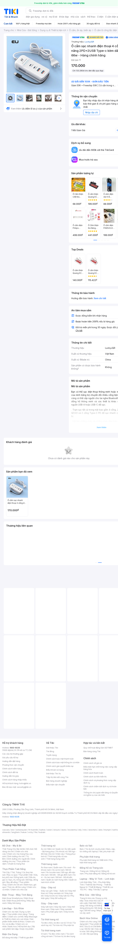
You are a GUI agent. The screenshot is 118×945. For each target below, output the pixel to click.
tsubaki (42, 832)
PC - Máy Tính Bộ (92, 889)
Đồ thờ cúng (90, 910)
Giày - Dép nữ (48, 887)
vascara (5, 830)
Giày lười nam (47, 907)
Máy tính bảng (14, 903)
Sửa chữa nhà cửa (92, 901)
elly (80, 830)
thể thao (91, 16)
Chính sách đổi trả (10, 772)
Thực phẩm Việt (25, 875)
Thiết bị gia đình (26, 937)
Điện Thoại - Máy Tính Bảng (17, 895)
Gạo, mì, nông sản (17, 880)
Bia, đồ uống (12, 882)
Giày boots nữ (51, 896)
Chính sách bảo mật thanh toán (60, 759)
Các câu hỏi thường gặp (12, 754)
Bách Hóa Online (89, 918)
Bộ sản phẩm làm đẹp (18, 927)
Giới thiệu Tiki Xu (53, 773)
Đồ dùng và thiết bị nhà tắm (98, 905)
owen (49, 830)
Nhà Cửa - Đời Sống (90, 895)
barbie (42, 830)
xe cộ (44, 16)
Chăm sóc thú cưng (88, 921)
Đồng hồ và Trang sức (91, 867)
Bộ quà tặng (92, 934)
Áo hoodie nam (53, 872)
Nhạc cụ (100, 910)
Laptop (104, 889)
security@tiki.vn (24, 787)
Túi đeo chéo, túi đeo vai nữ (53, 923)
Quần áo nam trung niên (57, 880)
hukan (24, 832)
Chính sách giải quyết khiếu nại (59, 766)
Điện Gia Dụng (10, 934)
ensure (56, 830)
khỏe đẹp (64, 16)
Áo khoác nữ (61, 851)
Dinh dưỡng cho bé (16, 856)
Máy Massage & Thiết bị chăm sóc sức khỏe (19, 917)
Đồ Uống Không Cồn (96, 931)
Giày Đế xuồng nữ (58, 898)
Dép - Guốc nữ (60, 891)
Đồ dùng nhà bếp (10, 937)
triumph (107, 830)
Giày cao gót (46, 891)
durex (64, 830)
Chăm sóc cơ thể (15, 916)
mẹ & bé (53, 16)
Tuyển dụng (51, 755)
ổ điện (100, 16)
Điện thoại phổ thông (16, 901)
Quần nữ (59, 849)
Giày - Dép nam (49, 903)
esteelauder (21, 830)
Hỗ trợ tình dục (24, 926)
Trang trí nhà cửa (87, 898)
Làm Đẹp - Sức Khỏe (13, 908)
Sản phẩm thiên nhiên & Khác (17, 920)
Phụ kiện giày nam (54, 912)
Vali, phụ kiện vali (106, 851)
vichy (30, 832)
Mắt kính (104, 860)
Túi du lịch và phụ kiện (95, 849)
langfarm (16, 832)
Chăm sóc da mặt (10, 912)
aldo (100, 830)
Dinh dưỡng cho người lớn (18, 859)
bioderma (72, 830)
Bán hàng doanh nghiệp (56, 781)
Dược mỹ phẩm (26, 929)
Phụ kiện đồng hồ (92, 873)
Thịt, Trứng (16, 872)
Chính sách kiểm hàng (12, 768)
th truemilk (33, 830)
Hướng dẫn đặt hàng (11, 761)
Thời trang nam (49, 864)
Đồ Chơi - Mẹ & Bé (12, 845)
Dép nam (55, 909)
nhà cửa (75, 16)
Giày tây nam (60, 907)
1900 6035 (14, 817)
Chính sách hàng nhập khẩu (14, 780)
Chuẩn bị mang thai (16, 864)
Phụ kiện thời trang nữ (89, 860)
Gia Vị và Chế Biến (93, 926)
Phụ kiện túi (69, 925)
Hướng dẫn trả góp (10, 776)
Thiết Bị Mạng (95, 887)
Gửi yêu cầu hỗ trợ (10, 757)
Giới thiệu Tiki (52, 748)
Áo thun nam (46, 867)
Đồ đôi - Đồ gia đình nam (61, 875)
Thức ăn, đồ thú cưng (16, 887)
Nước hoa (12, 926)
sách (83, 16)
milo (85, 830)
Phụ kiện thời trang (90, 856)
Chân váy (60, 854)
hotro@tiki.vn (25, 783)
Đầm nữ (51, 849)
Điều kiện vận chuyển (55, 784)
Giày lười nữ (64, 896)
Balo (82, 849)
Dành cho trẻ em (15, 885)
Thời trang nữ (48, 845)
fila (35, 832)
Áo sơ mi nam (58, 870)
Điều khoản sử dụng (55, 770)
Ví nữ (69, 923)
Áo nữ (43, 849)
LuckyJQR (89, 41)
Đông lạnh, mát (21, 877)
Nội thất (92, 903)
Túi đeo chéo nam (57, 934)
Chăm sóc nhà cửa (19, 889)
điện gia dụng (33, 16)
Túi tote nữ (57, 925)
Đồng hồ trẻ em (108, 873)
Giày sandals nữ (56, 893)
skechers (92, 830)
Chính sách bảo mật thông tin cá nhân (62, 762)
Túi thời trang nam (51, 930)
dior (12, 830)
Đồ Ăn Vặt (89, 929)
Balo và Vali (86, 845)
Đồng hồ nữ (95, 871)
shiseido (6, 832)
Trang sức (84, 871)
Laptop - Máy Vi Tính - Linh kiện (97, 879)
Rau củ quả (12, 875)
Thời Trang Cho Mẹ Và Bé (13, 849)
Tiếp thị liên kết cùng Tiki (57, 777)
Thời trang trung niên (55, 859)
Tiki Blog (50, 751)
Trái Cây (6, 872)
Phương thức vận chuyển (13, 765)
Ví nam (44, 934)
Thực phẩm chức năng (17, 914)
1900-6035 (15, 748)
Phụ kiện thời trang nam (96, 861)
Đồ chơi (29, 849)
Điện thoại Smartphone (12, 898)
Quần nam (58, 867)
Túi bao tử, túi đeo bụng (64, 936)
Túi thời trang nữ (50, 919)
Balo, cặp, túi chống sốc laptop (97, 850)
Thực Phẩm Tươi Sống (14, 869)
